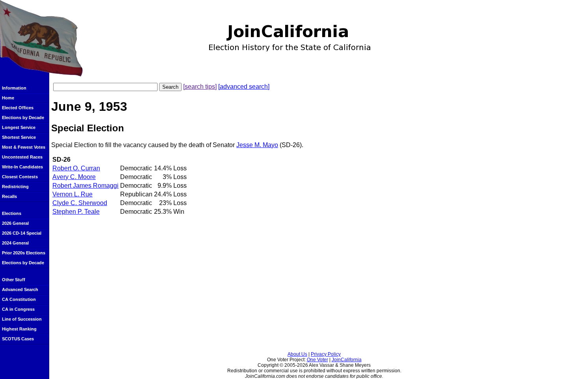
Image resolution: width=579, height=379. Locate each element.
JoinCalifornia (347, 359)
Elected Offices (17, 107)
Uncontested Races (22, 157)
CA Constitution (19, 299)
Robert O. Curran (76, 168)
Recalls (9, 196)
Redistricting (15, 186)
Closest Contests (20, 176)
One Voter (317, 359)
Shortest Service (19, 137)
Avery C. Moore (74, 177)
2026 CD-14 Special (21, 233)
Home (8, 97)
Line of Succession (22, 319)
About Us (297, 354)
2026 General (15, 223)
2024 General (15, 243)
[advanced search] (243, 86)
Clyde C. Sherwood (79, 203)
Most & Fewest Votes (23, 147)
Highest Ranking (19, 329)
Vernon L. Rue (72, 194)
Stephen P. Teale (76, 211)
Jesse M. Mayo (257, 145)
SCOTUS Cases (18, 338)
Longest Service (18, 127)
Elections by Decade (23, 117)
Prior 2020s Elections (23, 252)
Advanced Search (20, 289)
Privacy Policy (326, 354)
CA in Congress (18, 309)
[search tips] (200, 86)
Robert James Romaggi (85, 185)
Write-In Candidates (22, 166)
